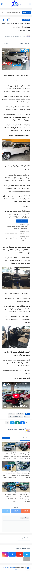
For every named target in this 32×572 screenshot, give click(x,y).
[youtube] (19, 554)
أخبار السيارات (26, 19)
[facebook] (12, 554)
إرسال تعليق (24, 518)
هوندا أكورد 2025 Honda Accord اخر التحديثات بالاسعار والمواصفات (9, 456)
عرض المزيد (5, 438)
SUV (10, 416)
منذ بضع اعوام (22, 224)
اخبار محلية (26, 416)
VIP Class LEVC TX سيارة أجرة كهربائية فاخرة (16, 233)
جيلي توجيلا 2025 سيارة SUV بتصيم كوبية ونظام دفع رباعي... (23, 475)
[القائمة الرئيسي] (30, 4)
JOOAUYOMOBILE (19, 432)
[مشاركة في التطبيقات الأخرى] (7, 422)
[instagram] (5, 554)
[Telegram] (26, 559)
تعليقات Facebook (16, 511)
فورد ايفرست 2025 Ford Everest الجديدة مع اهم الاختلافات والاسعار (11, 12)
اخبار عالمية (11, 413)
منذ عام (27, 452)
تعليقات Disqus (6, 511)
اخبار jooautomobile (17, 416)
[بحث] (2, 4)
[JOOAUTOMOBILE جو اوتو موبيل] (16, 4)
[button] (22, 422)
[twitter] (26, 554)
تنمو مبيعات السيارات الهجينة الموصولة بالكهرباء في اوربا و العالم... (17, 227)
